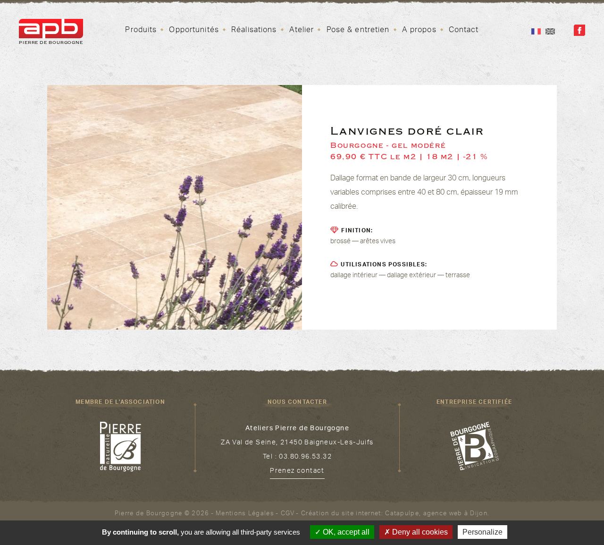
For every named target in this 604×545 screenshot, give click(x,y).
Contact (464, 30)
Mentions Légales (245, 514)
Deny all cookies (419, 532)
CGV (288, 514)
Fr (536, 31)
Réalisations (254, 30)
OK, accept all (345, 532)
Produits (141, 30)
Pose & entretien (358, 30)
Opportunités (193, 30)
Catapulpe (402, 514)
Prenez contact (297, 471)
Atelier (301, 30)
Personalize (482, 532)
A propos (419, 30)
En (550, 31)
